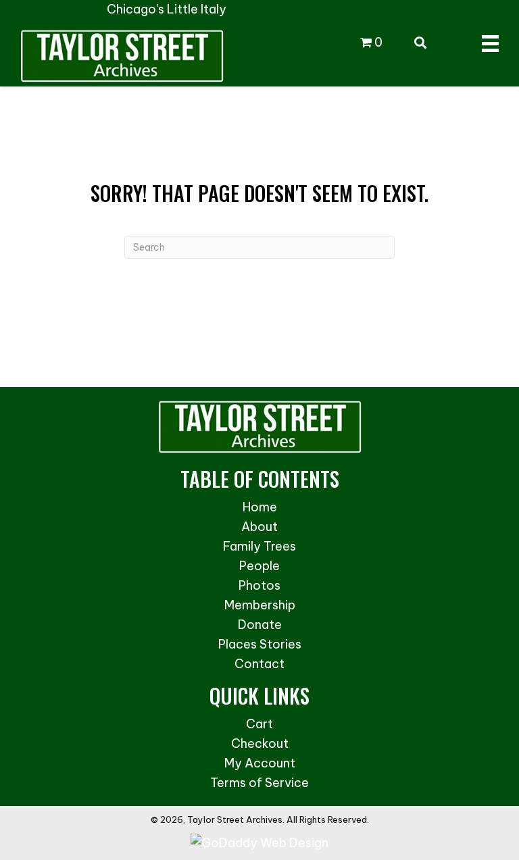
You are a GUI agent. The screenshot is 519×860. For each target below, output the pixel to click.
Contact (259, 664)
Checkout (260, 743)
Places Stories (259, 644)
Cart (259, 724)
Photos (259, 585)
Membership (259, 605)
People (259, 566)
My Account (259, 763)
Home (260, 507)
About (259, 526)
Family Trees (259, 546)
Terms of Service (259, 782)
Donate (260, 624)
